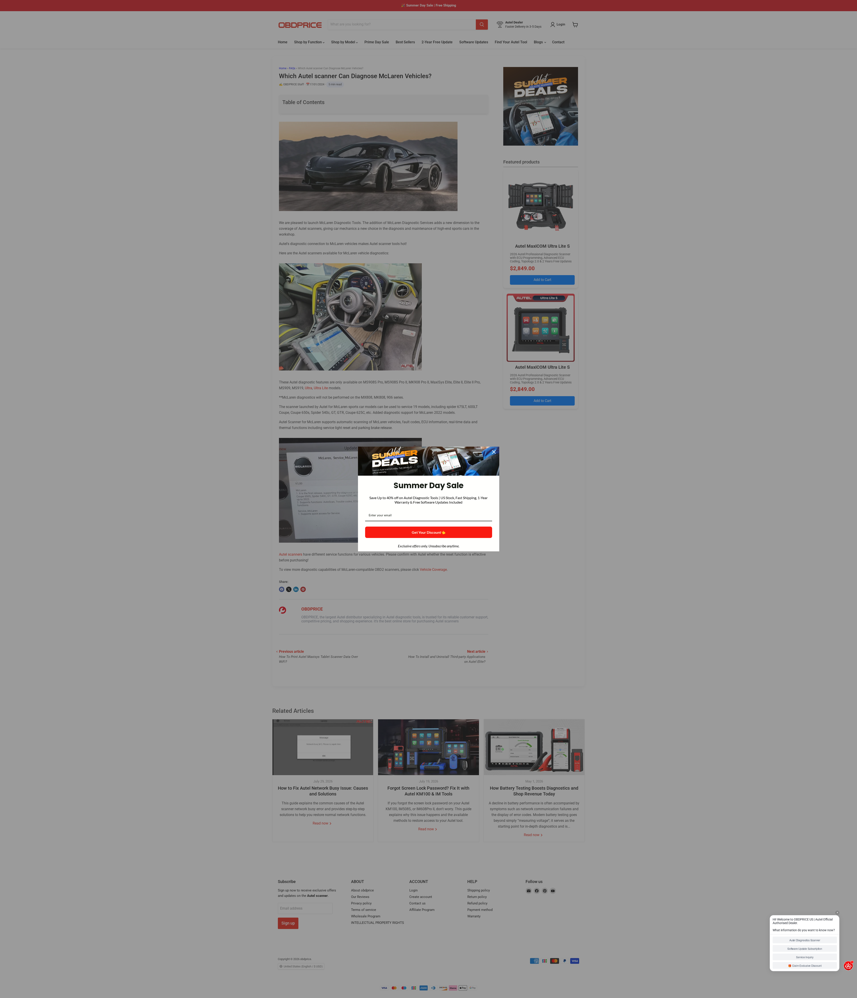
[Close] (494, 452)
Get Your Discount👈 (428, 532)
